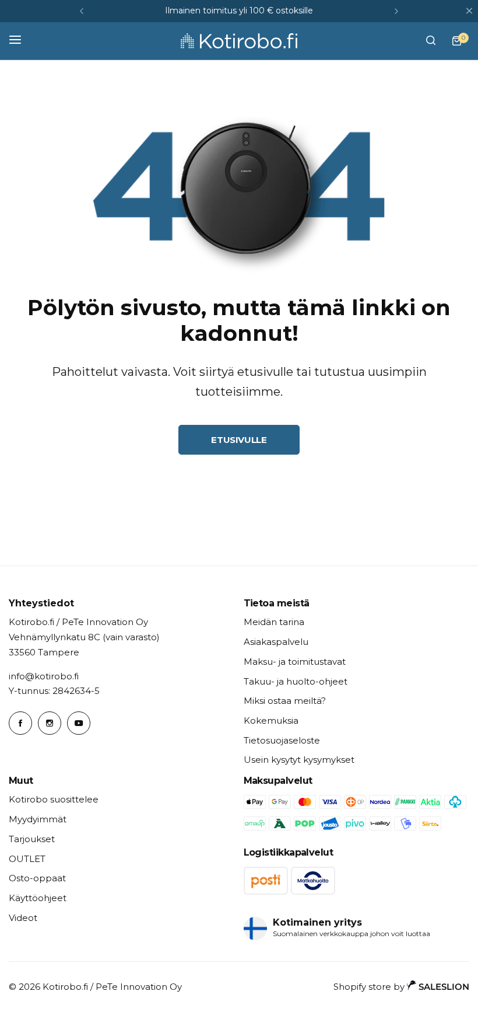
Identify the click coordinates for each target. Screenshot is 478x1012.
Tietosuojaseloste (282, 740)
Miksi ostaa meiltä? (285, 700)
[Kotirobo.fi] (239, 40)
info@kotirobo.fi (44, 676)
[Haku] (431, 41)
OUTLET (27, 858)
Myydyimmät (37, 819)
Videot (23, 917)
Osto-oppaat (37, 878)
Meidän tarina (274, 621)
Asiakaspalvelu (276, 641)
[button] (81, 11)
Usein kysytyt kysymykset (299, 759)
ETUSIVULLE (238, 439)
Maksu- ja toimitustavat (295, 661)
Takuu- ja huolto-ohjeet (295, 681)
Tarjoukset (32, 839)
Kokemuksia (271, 720)
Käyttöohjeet (37, 897)
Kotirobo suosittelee (54, 799)
